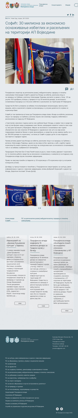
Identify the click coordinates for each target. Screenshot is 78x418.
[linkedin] (73, 15)
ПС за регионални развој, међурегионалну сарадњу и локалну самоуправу (30, 372)
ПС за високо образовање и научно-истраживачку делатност (25, 383)
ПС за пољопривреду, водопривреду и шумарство (22, 389)
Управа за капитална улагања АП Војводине (19, 401)
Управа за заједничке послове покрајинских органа (22, 398)
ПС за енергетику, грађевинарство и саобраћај (20, 378)
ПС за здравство (10, 366)
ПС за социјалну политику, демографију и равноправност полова (26, 369)
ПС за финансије (10, 364)
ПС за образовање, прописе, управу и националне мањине (24, 361)
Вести (7, 18)
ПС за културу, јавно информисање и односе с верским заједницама (28, 358)
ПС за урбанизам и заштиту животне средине (20, 375)
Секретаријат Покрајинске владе (16, 392)
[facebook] (70, 15)
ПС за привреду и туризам (14, 386)
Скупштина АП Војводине (13, 395)
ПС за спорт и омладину (13, 381)
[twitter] (68, 15)
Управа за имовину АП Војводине (16, 403)
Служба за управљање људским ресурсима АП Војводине (24, 406)
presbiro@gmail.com (59, 348)
